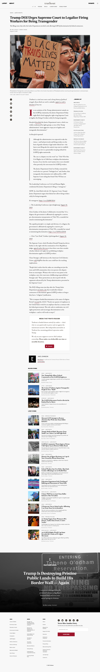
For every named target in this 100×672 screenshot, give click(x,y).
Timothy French (46, 451)
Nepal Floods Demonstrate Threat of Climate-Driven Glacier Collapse (79, 151)
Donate (91, 3)
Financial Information (47, 641)
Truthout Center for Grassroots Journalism (46, 650)
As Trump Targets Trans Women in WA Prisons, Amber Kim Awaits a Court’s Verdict (54, 520)
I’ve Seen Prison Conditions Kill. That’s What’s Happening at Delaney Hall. (80, 115)
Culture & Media (13, 621)
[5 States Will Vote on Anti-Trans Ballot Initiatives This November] (33, 496)
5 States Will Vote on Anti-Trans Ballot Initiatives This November (54, 495)
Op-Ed (43, 386)
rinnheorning (50, 438)
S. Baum (44, 438)
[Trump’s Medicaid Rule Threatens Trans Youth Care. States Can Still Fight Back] (33, 434)
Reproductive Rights (50, 416)
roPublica (51, 426)
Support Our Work (46, 631)
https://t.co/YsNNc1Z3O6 (57, 232)
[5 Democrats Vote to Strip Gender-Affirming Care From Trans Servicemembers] (33, 509)
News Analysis (45, 442)
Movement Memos (30, 646)
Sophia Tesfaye (46, 382)
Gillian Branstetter (46, 395)
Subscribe (45, 634)
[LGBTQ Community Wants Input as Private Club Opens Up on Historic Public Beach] (33, 446)
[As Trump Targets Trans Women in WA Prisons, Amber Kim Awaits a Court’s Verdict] (33, 521)
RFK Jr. (45, 6)
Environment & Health (14, 630)
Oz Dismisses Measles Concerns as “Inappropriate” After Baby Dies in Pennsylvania (80, 124)
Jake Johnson (14, 29)
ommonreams (23, 29)
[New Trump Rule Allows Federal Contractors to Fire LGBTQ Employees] (33, 378)
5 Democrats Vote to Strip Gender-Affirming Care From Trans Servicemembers (56, 507)
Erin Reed (45, 501)
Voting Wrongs (30, 648)
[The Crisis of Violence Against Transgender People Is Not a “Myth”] (33, 390)
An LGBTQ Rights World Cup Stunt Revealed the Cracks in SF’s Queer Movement (53, 534)
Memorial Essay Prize (47, 646)
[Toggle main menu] (97, 3)
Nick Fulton (45, 463)
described (38, 122)
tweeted (36, 302)
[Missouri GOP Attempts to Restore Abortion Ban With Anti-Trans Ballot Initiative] (33, 420)
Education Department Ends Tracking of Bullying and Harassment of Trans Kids (54, 482)
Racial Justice (12, 647)
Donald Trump (63, 6)
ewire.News (52, 394)
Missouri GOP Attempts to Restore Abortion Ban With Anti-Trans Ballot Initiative (54, 420)
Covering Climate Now (30, 656)
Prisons (40, 6)
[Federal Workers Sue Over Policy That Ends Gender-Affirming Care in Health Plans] (33, 471)
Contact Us (45, 657)
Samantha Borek (46, 407)
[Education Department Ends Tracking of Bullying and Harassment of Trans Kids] (33, 484)
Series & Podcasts (13, 656)
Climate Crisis (53, 6)
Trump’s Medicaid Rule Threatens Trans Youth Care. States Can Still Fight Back (54, 432)
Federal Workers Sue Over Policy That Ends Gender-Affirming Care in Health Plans (55, 470)
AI (35, 6)
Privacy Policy (45, 644)
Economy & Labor (13, 624)
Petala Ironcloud (46, 541)
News (11, 13)
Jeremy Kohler (45, 426)
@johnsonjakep (41, 361)
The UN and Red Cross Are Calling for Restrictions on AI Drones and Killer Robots (80, 106)
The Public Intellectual (29, 642)
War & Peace (12, 653)
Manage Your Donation (45, 628)
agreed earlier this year (41, 248)
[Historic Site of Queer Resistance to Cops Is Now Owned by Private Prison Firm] (33, 459)
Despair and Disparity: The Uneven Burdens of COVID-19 (31, 629)
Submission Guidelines (45, 637)
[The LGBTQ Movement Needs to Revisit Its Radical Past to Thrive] (33, 403)
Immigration (12, 636)
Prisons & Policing (50, 516)
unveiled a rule (42, 290)
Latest (4, 3)
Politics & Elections (13, 641)
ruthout (52, 407)
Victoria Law (45, 527)
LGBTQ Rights (18, 13)
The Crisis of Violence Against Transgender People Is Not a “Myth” (55, 389)
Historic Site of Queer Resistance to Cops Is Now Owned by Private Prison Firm (55, 457)
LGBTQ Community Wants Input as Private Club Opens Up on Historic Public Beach (56, 445)
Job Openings (45, 654)
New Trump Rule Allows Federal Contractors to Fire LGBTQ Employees (54, 376)
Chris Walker (45, 476)
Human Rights (12, 633)
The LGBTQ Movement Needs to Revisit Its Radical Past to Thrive (55, 401)
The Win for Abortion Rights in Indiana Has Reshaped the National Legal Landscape (80, 143)
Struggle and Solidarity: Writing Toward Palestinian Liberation (30, 623)
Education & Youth (13, 627)
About (11, 3)
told (35, 260)
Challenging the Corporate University (31, 652)
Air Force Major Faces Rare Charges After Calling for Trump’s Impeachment (79, 134)
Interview (44, 398)
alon (50, 382)
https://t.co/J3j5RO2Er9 (47, 200)
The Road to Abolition (29, 638)
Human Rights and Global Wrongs (30, 634)
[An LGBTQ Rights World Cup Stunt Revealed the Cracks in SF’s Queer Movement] (33, 535)
